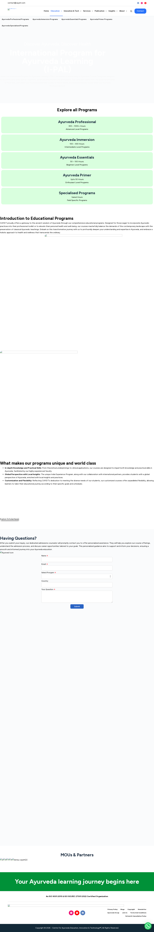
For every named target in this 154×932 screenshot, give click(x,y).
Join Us (124, 913)
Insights (112, 11)
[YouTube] (145, 3)
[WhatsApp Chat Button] (148, 926)
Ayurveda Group (113, 913)
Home (46, 11)
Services (86, 11)
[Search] (131, 11)
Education (55, 11)
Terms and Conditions (138, 913)
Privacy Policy (113, 909)
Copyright (131, 909)
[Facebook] (138, 3)
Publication (99, 11)
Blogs (123, 909)
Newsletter (142, 909)
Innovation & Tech (71, 11)
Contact (140, 11)
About (122, 11)
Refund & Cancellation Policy (135, 916)
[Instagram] (142, 3)
